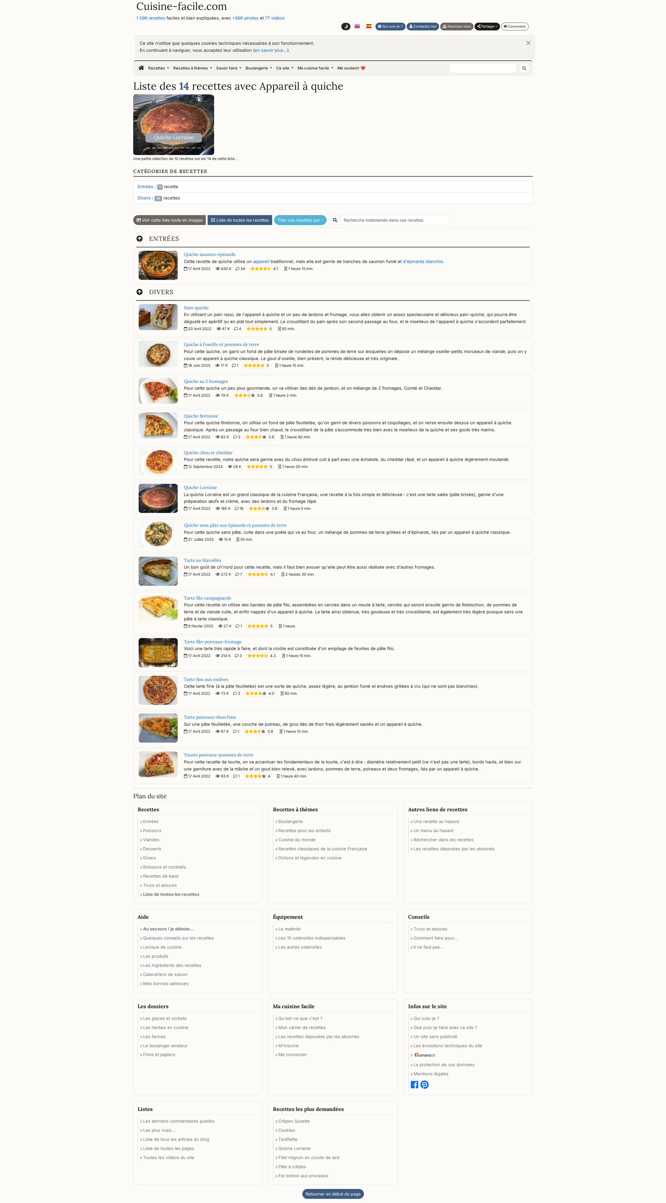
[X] (391, 566)
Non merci (380, 636)
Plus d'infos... (347, 636)
